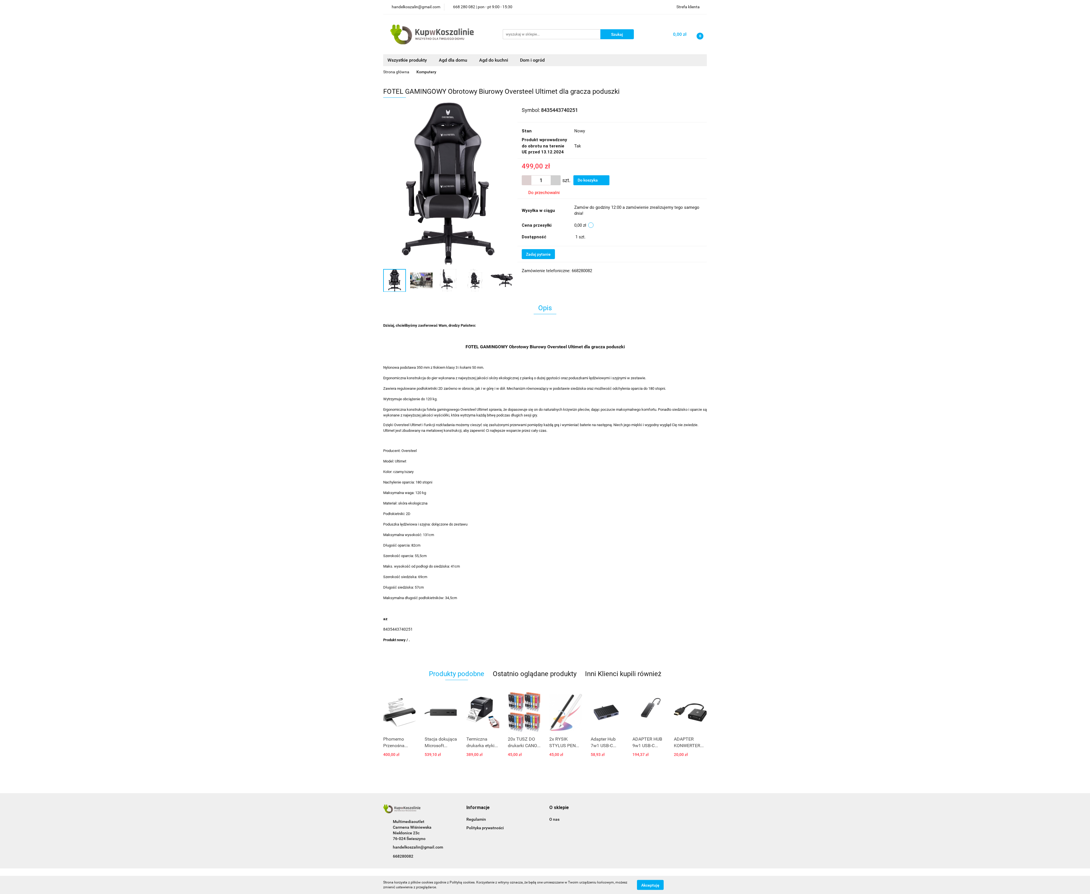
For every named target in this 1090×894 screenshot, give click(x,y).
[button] (478, 807)
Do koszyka (588, 180)
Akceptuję (650, 885)
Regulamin (476, 819)
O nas (554, 819)
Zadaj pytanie (538, 254)
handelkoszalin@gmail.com (418, 847)
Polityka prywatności (485, 828)
